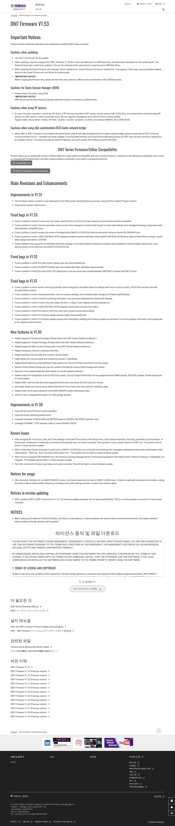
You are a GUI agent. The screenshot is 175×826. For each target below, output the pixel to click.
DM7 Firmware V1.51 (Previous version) (29, 708)
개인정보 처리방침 (41, 821)
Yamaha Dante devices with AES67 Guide (30, 646)
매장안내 (128, 4)
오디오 (38, 8)
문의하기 (14, 821)
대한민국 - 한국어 (146, 4)
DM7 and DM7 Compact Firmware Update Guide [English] (37, 626)
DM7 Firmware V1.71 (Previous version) (29, 683)
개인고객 (158, 4)
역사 (131, 780)
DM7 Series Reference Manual (25, 606)
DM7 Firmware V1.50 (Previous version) (29, 712)
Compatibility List (22, 163)
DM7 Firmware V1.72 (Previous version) (29, 679)
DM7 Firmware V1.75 (20, 667)
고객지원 (14, 15)
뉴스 (52, 756)
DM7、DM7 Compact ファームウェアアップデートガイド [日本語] (41, 630)
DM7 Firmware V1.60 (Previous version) (29, 691)
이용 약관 (26, 821)
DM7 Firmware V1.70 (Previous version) (29, 687)
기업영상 (132, 765)
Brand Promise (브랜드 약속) (140, 768)
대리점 (93, 756)
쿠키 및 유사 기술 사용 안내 (62, 821)
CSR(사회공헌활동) (136, 786)
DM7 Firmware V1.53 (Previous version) (29, 699)
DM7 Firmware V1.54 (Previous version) (29, 695)
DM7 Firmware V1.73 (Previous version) (29, 675)
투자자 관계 (133, 783)
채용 (131, 771)
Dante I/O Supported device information (31, 171)
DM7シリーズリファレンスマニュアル (28, 610)
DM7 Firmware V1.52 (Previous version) (29, 704)
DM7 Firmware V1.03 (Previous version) (29, 716)
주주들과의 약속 (135, 777)
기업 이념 (132, 774)
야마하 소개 (134, 756)
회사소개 (132, 762)
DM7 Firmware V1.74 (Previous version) (29, 671)
